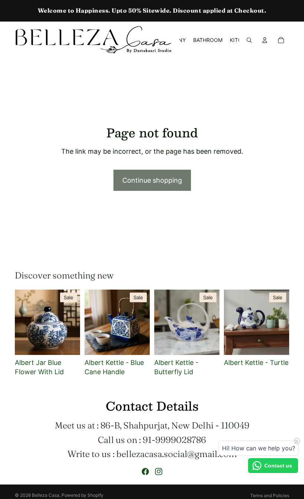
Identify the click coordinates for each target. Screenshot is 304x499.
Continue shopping (152, 180)
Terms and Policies (269, 495)
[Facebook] (145, 471)
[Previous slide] (23, 322)
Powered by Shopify (82, 495)
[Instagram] (158, 471)
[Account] (265, 40)
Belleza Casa (45, 495)
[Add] (68, 343)
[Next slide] (72, 322)
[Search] (249, 40)
